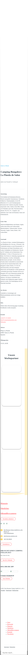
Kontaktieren (6, 544)
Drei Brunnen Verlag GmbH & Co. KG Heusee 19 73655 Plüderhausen (13, 531)
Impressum (8, 590)
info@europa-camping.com (10, 536)
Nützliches (5, 508)
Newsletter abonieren (8, 518)
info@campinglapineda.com (9, 320)
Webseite (3, 322)
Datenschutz (15, 590)
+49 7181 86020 (8, 539)
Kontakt (3, 590)
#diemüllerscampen (8, 513)
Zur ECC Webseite (7, 560)
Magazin (4, 503)
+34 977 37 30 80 (6, 318)
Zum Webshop (6, 578)
